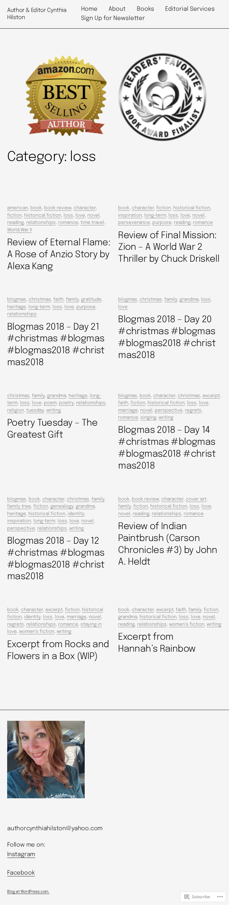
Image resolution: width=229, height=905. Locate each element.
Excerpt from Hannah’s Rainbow (156, 643)
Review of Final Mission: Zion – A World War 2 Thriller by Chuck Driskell (168, 247)
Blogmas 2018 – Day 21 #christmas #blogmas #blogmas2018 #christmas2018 (56, 345)
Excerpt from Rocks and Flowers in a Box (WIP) (58, 650)
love (80, 215)
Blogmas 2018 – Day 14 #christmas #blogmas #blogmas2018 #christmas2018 (167, 448)
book (36, 208)
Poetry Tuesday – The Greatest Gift (52, 429)
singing (148, 417)
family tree (19, 506)
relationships (41, 222)
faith (58, 299)
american (17, 208)
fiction (14, 215)
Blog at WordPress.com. (28, 892)
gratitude (91, 299)
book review (57, 208)
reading (15, 222)
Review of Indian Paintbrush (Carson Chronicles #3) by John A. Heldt (167, 544)
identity (76, 514)
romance (68, 222)
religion (15, 410)
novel (93, 215)
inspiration (130, 215)
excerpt (211, 395)
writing (53, 410)
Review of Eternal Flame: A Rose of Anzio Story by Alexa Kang (58, 254)
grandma (189, 299)
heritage (16, 307)
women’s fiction (36, 631)
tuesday (35, 410)
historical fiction (42, 215)
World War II (19, 230)
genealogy (61, 506)
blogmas (16, 299)
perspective (168, 410)
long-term (155, 215)
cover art (196, 499)
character (85, 208)
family (72, 299)
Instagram (21, 855)
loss (68, 215)
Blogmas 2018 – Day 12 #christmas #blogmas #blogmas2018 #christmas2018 (56, 559)
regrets (193, 410)
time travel (92, 222)
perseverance (134, 222)
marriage (128, 410)
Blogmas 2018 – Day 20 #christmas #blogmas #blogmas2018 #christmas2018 (167, 337)
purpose (161, 222)
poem (50, 403)
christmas (40, 299)
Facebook (21, 873)
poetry (66, 403)
